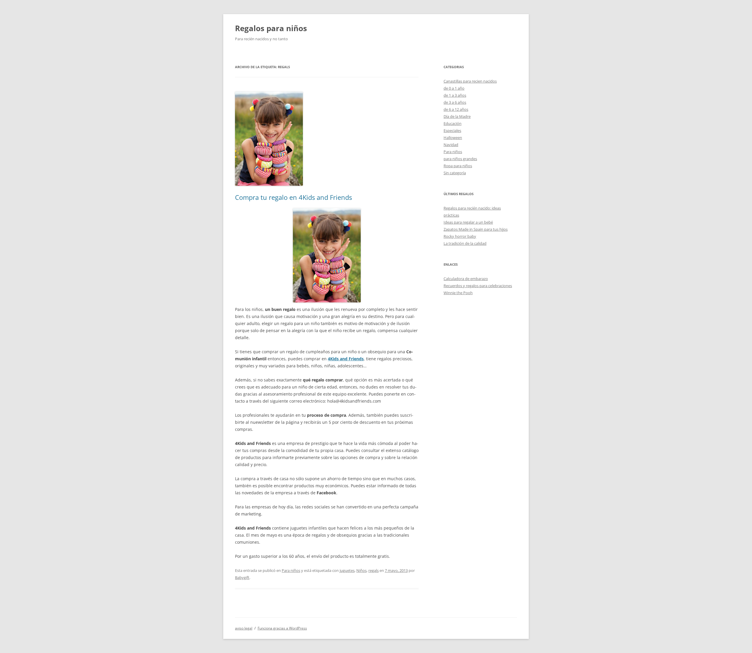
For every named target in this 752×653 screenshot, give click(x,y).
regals (373, 570)
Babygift (242, 577)
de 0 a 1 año (454, 88)
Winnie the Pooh (458, 292)
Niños (361, 570)
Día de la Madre (457, 116)
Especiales (452, 130)
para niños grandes (460, 158)
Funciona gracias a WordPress (282, 628)
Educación (452, 123)
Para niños (291, 570)
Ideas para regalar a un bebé (468, 222)
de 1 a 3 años (455, 95)
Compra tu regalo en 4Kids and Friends (293, 197)
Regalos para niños (271, 28)
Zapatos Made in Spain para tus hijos (476, 229)
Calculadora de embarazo (466, 278)
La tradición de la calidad (465, 243)
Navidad (451, 144)
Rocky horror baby (460, 236)
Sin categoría (455, 172)
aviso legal (243, 628)
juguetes (347, 570)
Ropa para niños (458, 165)
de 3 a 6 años (455, 102)
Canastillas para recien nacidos (470, 81)
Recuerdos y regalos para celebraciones (478, 285)
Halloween (453, 137)
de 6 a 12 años (456, 109)
